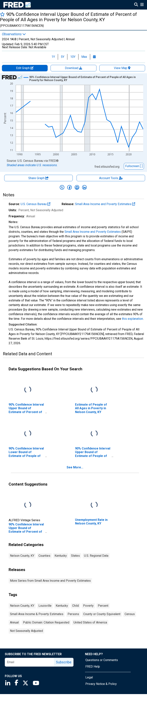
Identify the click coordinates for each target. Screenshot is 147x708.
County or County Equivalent (101, 614)
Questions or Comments (101, 660)
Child (75, 605)
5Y (62, 57)
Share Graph (36, 178)
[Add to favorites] (2, 14)
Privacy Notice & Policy (101, 684)
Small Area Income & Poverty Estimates (36, 614)
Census (130, 614)
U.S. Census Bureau (34, 204)
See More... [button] (75, 467)
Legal (89, 677)
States (75, 555)
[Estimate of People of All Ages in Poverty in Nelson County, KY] (94, 390)
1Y (53, 57)
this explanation (132, 319)
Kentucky (61, 555)
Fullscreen (132, 166)
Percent (103, 605)
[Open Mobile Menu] (142, 5)
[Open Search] (136, 5)
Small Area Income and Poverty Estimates (103, 204)
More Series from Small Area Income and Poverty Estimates (50, 580)
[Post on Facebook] (69, 187)
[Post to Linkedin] (84, 187)
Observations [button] (12, 34)
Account (108, 178)
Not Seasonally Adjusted (26, 631)
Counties (44, 555)
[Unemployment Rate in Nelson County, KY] (94, 505)
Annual (14, 622)
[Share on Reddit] (77, 187)
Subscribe (63, 662)
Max (84, 57)
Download (72, 68)
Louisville (44, 605)
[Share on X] (62, 187)
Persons (73, 614)
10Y (72, 57)
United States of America (90, 622)
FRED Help (92, 666)
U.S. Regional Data (96, 555)
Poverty (88, 605)
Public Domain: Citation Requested (46, 622)
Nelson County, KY (22, 555)
